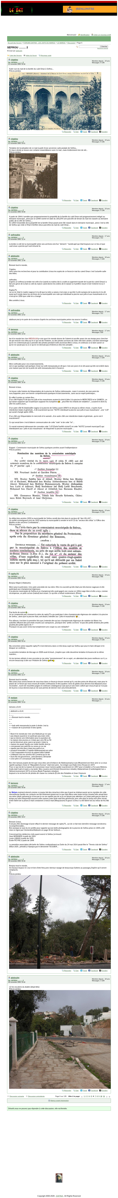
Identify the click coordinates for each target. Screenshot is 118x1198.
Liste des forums (16, 55)
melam (14, 698)
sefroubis (15, 235)
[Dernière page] (109, 1096)
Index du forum (31, 55)
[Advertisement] (59, 23)
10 (101, 1096)
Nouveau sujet (46, 55)
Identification (85, 35)
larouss (14, 329)
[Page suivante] (107, 1096)
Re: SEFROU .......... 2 (16, 62)
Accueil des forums (15, 43)
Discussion (71, 43)
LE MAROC (61, 43)
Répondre (67, 132)
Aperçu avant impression (60, 1100)
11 (104, 1096)
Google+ (105, 132)
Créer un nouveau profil (102, 35)
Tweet (85, 132)
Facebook (94, 132)
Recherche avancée (102, 48)
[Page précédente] (82, 1096)
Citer (77, 132)
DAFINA (59, 1196)
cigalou (14, 59)
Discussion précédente (36, 1096)
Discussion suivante (17, 1096)
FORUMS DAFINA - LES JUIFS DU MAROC (39, 43)
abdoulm (19, 51)
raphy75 (15, 573)
